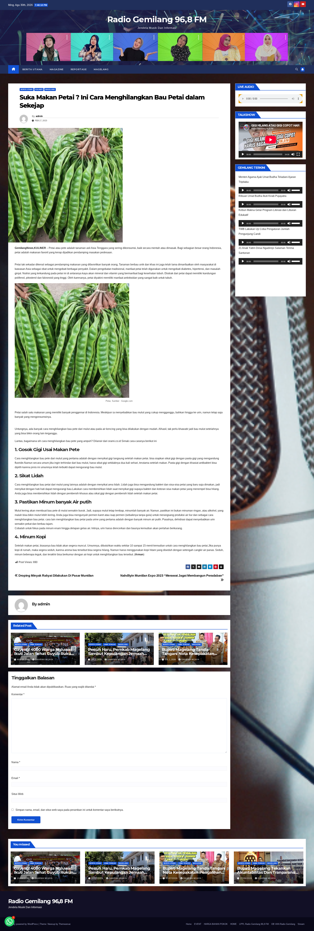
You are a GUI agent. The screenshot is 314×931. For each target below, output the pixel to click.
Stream (301, 924)
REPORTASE (79, 69)
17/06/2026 (246, 878)
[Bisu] (293, 154)
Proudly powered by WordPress (23, 924)
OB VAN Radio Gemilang (283, 924)
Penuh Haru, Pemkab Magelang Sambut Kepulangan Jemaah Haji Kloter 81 (119, 653)
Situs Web (17, 794)
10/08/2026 (23, 878)
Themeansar (64, 924)
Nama (15, 762)
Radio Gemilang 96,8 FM (157, 19)
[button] (296, 69)
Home (189, 924)
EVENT (197, 924)
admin (39, 116)
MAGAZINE (56, 69)
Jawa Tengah (36, 644)
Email (15, 778)
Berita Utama (32, 69)
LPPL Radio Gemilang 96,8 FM (254, 924)
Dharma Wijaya (44, 659)
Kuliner (39, 89)
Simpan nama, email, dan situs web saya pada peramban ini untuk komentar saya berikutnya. (69, 809)
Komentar (17, 694)
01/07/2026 (97, 878)
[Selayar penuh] (298, 154)
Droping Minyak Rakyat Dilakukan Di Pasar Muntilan (55, 575)
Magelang (101, 69)
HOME (233, 924)
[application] (271, 140)
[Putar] (242, 154)
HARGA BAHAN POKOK (216, 924)
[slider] (296, 190)
